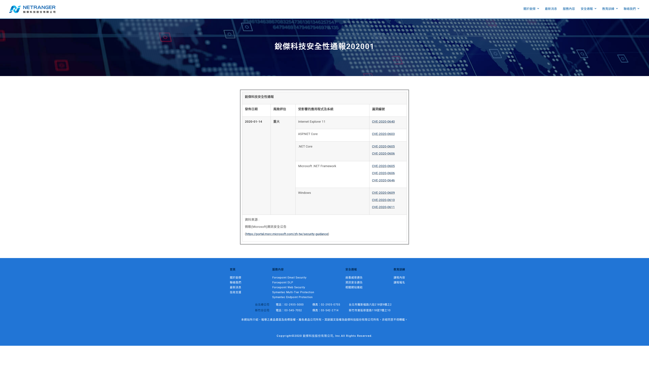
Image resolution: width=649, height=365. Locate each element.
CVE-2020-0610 (383, 200)
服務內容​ (569, 8)
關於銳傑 (529, 8)
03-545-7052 (293, 310)
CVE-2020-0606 (383, 153)
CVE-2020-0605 (383, 146)
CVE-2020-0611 (383, 207)
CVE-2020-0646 (383, 180)
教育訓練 (608, 8)
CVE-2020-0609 (383, 193)
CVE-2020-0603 (383, 134)
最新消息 (551, 8)
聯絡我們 (630, 8)
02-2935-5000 (294, 304)
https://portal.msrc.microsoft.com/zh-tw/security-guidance (287, 234)
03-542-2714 (330, 310)
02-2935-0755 (330, 304)
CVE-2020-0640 (383, 122)
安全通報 (587, 8)
